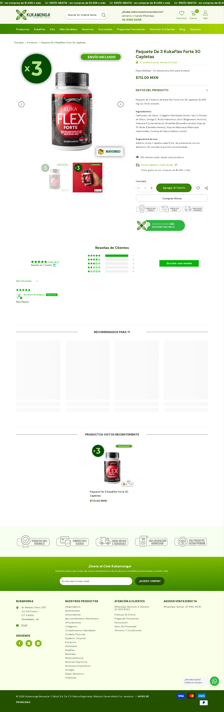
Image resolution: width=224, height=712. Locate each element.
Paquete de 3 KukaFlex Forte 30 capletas (109, 493)
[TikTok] (38, 643)
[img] (23, 290)
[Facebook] (19, 643)
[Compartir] (205, 188)
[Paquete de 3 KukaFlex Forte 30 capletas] (112, 465)
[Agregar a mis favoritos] (198, 188)
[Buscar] (86, 15)
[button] (21, 104)
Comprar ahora (172, 198)
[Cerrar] (30, 693)
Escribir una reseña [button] (179, 263)
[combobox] (82, 15)
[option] (71, 104)
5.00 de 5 (53, 261)
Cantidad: (141, 181)
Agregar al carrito (173, 187)
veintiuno (128, 696)
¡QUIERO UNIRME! (150, 581)
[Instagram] (28, 643)
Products (32, 42)
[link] (38, 404)
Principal (18, 42)
